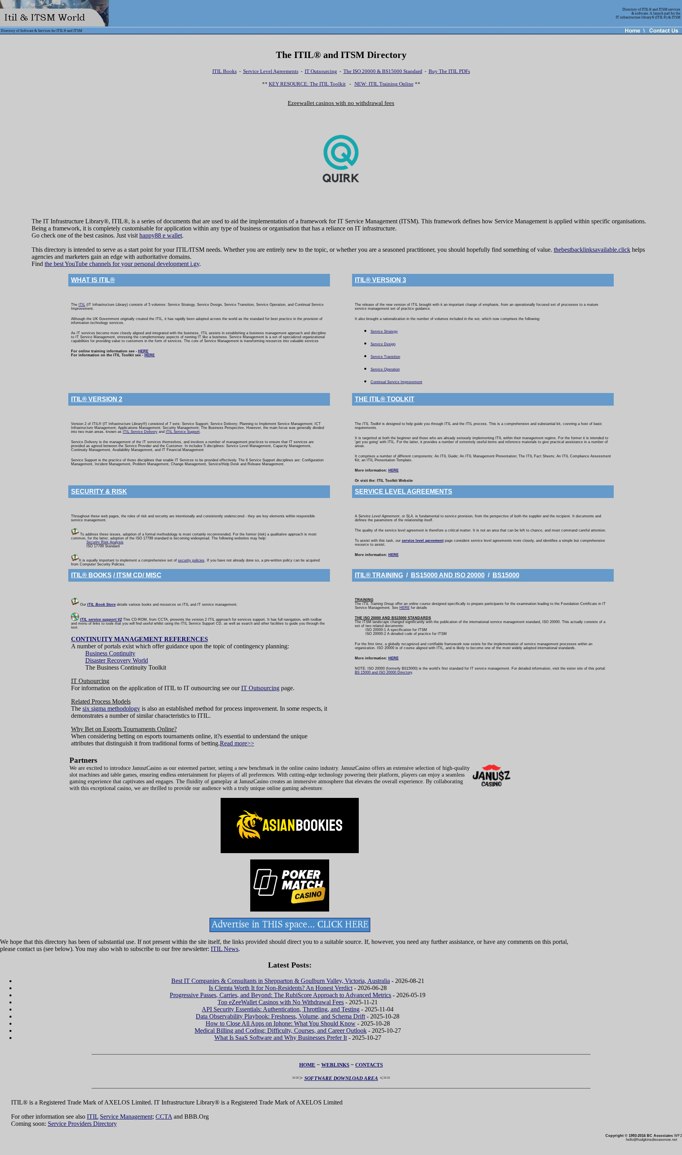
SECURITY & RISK (99, 491)
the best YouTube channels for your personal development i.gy (122, 263)
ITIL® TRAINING (379, 575)
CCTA (164, 1116)
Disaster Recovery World (116, 660)
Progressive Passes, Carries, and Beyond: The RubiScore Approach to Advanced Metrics (280, 995)
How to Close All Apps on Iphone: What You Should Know (281, 1023)
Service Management (126, 1116)
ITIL (82, 305)
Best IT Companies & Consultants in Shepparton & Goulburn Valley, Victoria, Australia (280, 980)
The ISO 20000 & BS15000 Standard (382, 71)
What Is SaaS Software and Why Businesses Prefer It (280, 1037)
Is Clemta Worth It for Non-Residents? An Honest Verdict (280, 988)
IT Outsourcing (321, 71)
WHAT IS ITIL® (93, 280)
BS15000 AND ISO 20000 (448, 575)
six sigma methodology (111, 708)
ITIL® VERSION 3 (380, 280)
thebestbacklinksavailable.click (592, 249)
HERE (143, 351)
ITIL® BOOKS (91, 575)
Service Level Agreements (270, 71)
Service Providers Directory (82, 1123)
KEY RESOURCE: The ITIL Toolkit (307, 84)
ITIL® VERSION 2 (96, 399)
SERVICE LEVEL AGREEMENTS (403, 491)
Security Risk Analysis (105, 542)
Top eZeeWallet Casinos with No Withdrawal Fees (280, 1002)
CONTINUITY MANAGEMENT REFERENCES (139, 639)
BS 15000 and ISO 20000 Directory (383, 672)
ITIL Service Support (183, 432)
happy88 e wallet (160, 235)
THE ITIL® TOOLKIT (384, 399)
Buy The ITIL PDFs (449, 71)
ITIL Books (224, 71)
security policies (191, 560)
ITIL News (224, 948)
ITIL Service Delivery (140, 432)
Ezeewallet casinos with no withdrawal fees (341, 103)
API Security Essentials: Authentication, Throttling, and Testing (281, 1009)
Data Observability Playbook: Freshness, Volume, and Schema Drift (280, 1016)
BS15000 (506, 575)
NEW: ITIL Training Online (384, 84)
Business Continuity (110, 653)
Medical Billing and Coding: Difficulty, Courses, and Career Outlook (281, 1030)
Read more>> (237, 743)
